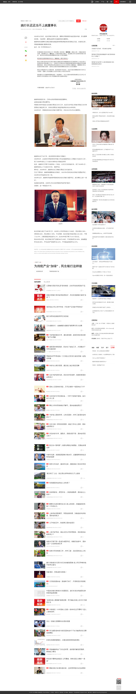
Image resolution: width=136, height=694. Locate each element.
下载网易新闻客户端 (54, 271)
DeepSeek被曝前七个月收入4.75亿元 (101, 272)
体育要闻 (94, 169)
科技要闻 (94, 246)
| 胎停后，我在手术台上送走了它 (102, 338)
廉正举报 (90, 692)
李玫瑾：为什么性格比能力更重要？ (101, 351)
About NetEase (46, 692)
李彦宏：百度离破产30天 (98, 365)
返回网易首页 (39, 271)
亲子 (107, 347)
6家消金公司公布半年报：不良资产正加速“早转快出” (64, 307)
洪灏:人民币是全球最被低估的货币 (100, 121)
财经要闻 (94, 93)
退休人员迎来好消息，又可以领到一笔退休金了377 (67, 387)
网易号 (27, 20)
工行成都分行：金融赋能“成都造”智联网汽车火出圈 (64, 325)
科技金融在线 (38, 29)
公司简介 (52, 692)
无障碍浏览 (14, 1)
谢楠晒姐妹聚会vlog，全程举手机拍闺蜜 (102, 233)
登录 (116, 1)
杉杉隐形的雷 (95, 109)
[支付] (108, 1)
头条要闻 (94, 129)
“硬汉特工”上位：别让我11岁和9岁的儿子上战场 (63, 473)
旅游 (93, 347)
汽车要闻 (94, 283)
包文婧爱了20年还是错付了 (99, 224)
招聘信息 (61, 692)
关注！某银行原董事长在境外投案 (58, 621)
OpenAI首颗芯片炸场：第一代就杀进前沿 (102, 275)
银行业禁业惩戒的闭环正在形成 (57, 316)
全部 (113, 45)
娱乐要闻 (94, 209)
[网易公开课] (97, 1)
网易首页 (5, 1)
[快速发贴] (25, 37)
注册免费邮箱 (123, 1)
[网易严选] (103, 1)
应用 (9, 1)
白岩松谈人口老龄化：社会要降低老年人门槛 (103, 354)
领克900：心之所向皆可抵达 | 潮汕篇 (101, 298)
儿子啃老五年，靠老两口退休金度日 (61, 523)
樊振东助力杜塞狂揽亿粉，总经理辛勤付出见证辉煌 (67, 668)
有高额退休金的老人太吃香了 (59, 483)
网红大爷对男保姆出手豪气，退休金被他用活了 (65, 405)
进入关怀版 (20, 1)
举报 (86, 29)
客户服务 (66, 692)
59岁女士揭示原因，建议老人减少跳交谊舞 (64, 365)
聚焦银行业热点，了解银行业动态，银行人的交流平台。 (103, 35)
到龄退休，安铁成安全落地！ (56, 572)
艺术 (102, 347)
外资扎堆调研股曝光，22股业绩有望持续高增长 (63, 640)
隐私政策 (71, 692)
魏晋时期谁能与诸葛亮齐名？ (99, 361)
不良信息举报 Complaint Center (80, 692)
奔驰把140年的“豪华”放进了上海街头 (101, 307)
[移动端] (92, 1)
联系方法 (57, 692)
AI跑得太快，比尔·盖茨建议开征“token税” (102, 112)
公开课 (112, 347)
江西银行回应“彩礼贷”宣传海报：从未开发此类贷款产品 (65, 286)
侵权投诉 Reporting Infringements (100, 692)
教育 (97, 347)
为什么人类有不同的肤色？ (99, 358)
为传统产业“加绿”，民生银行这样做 (58, 266)
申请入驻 (84, 20)
